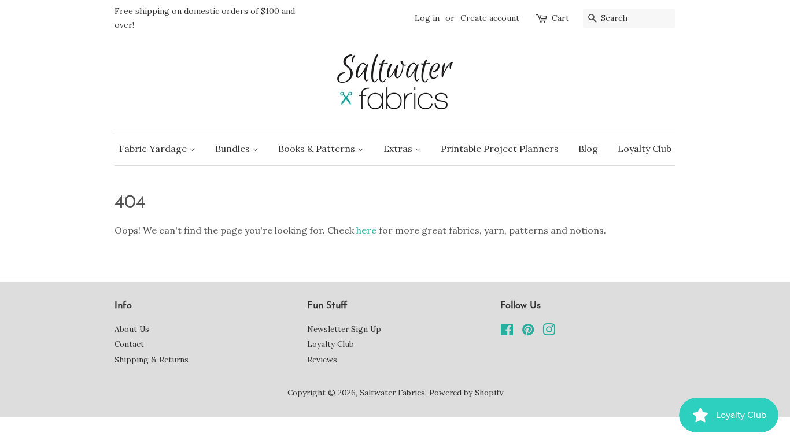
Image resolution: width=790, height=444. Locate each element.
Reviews (322, 359)
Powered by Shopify (466, 392)
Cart (560, 18)
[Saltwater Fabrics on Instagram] (548, 332)
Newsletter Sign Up (344, 329)
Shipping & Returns (152, 359)
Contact (129, 344)
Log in (427, 18)
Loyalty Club (644, 148)
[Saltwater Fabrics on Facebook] (507, 332)
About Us (132, 329)
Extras (399, 148)
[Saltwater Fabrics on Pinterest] (528, 332)
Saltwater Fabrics (392, 392)
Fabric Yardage (154, 148)
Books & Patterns (317, 148)
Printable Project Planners (500, 148)
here (366, 230)
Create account (489, 18)
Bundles (233, 148)
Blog (588, 148)
